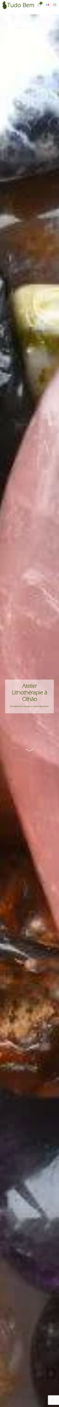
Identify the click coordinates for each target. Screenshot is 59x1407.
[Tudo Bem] (18, 5)
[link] (29, 750)
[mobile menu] (54, 4)
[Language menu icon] (48, 5)
